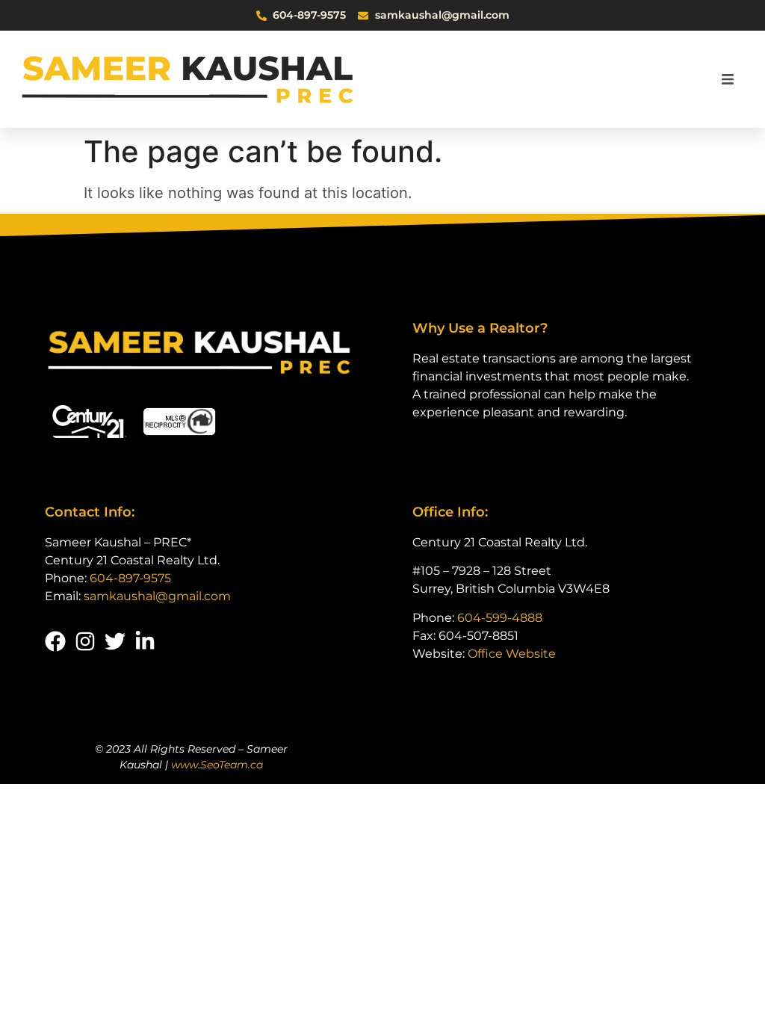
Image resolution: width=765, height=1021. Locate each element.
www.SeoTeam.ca (217, 764)
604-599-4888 (499, 618)
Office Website (512, 654)
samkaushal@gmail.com (157, 596)
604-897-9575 (130, 578)
